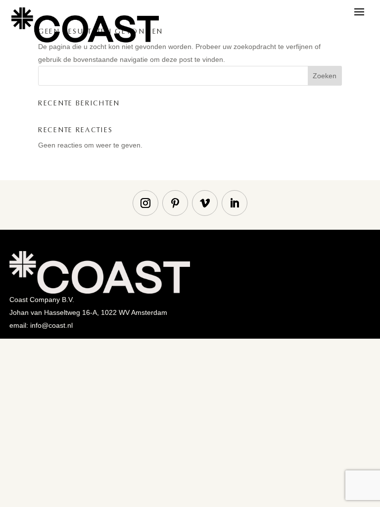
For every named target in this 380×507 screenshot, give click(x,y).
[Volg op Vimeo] (205, 203)
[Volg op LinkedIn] (234, 203)
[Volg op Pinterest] (175, 203)
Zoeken (324, 76)
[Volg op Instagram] (145, 203)
